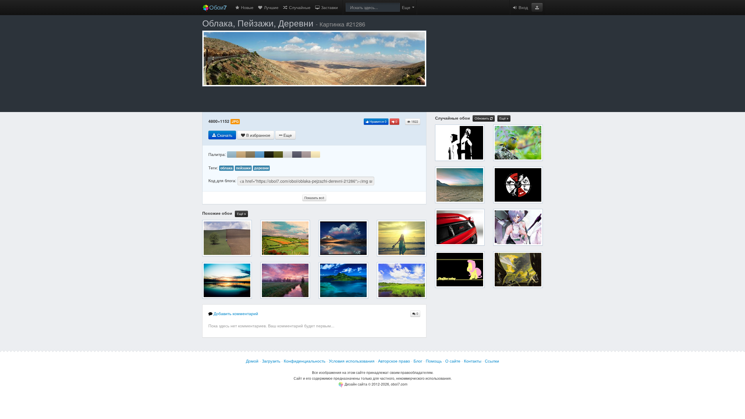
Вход (522, 7)
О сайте (452, 361)
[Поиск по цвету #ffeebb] (315, 154)
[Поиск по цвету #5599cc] (259, 154)
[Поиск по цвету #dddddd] (287, 154)
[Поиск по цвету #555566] (296, 154)
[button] (537, 7)
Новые (246, 7)
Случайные (299, 7)
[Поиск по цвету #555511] (278, 154)
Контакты (472, 361)
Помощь (434, 361)
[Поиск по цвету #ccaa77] (241, 154)
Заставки (329, 7)
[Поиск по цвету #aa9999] (306, 154)
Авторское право (394, 361)
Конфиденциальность (304, 361)
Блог (418, 361)
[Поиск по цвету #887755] (250, 154)
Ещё (240, 214)
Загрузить (271, 361)
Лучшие (271, 7)
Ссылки (492, 361)
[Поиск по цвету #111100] (269, 154)
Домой (252, 361)
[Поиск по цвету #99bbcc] (231, 154)
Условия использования (352, 361)
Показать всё (314, 198)
